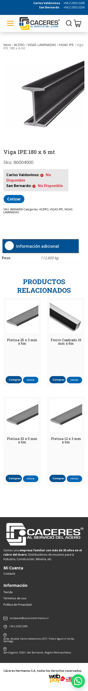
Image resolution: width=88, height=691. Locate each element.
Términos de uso (14, 598)
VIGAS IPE (66, 44)
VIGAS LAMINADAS (42, 44)
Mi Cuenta (13, 568)
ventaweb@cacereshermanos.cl (29, 618)
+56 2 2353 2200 (74, 3)
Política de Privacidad (17, 604)
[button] (78, 681)
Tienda (8, 592)
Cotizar (14, 199)
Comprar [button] (15, 379)
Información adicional (37, 246)
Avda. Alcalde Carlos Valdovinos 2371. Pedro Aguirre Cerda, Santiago (38, 639)
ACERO (19, 44)
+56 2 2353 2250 (74, 7)
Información (15, 585)
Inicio (7, 44)
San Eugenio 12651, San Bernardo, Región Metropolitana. (37, 652)
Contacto (9, 573)
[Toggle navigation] (10, 23)
